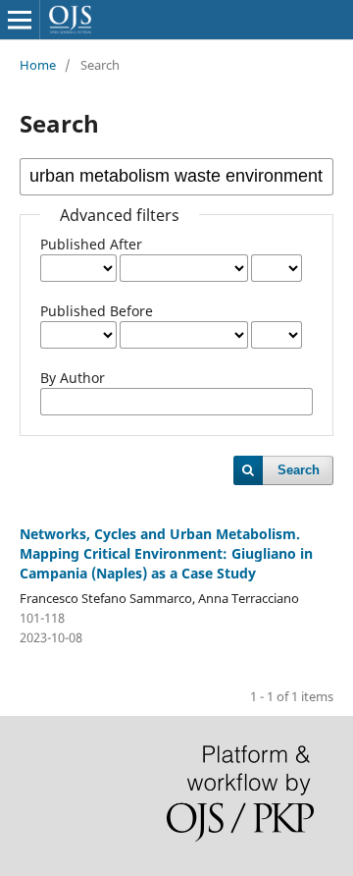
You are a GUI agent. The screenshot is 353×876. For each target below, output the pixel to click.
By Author (72, 377)
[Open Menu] (19, 19)
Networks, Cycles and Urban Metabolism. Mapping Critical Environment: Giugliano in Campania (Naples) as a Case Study (166, 553)
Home (38, 65)
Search (298, 470)
